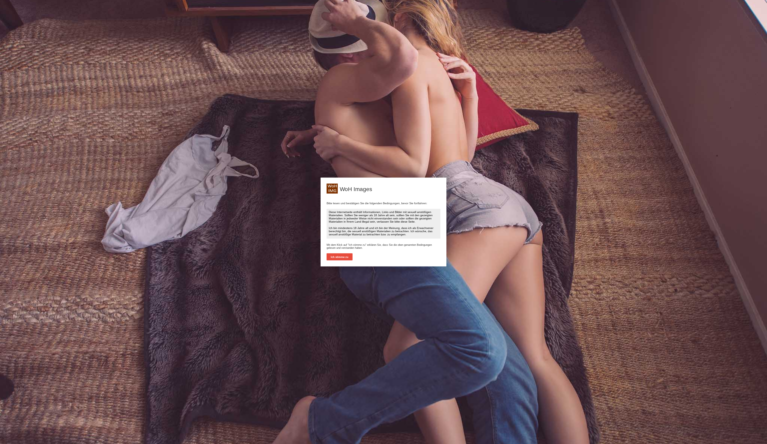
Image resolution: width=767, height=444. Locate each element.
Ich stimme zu (339, 257)
